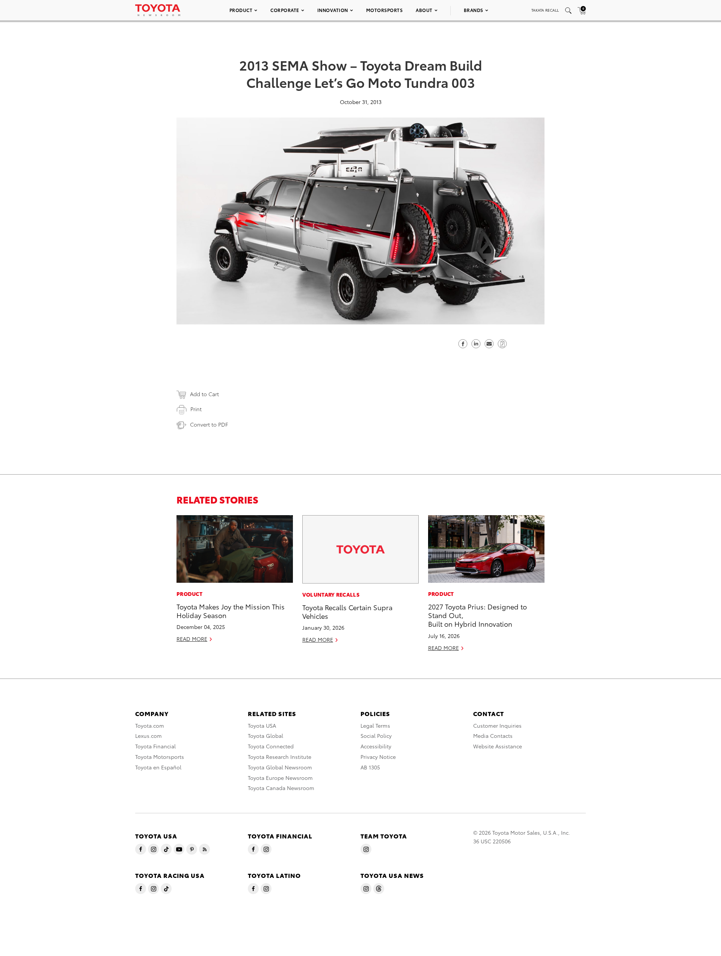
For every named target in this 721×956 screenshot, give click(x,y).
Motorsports (384, 10)
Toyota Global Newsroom (280, 767)
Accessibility (375, 746)
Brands (473, 10)
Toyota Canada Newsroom (281, 788)
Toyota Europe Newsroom (280, 777)
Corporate (284, 10)
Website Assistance (497, 746)
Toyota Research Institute (279, 756)
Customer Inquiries (497, 725)
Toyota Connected (271, 746)
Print (196, 409)
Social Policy (376, 735)
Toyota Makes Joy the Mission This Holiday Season (230, 611)
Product (241, 10)
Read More (191, 638)
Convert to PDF (209, 424)
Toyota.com (149, 725)
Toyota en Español (158, 767)
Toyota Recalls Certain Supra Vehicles (347, 611)
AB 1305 (370, 767)
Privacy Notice (378, 756)
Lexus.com (148, 735)
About (424, 10)
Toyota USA (262, 725)
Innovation (332, 10)
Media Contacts (493, 735)
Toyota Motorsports (159, 756)
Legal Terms (375, 725)
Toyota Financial (155, 746)
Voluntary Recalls (330, 594)
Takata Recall (545, 10)
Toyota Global (265, 735)
